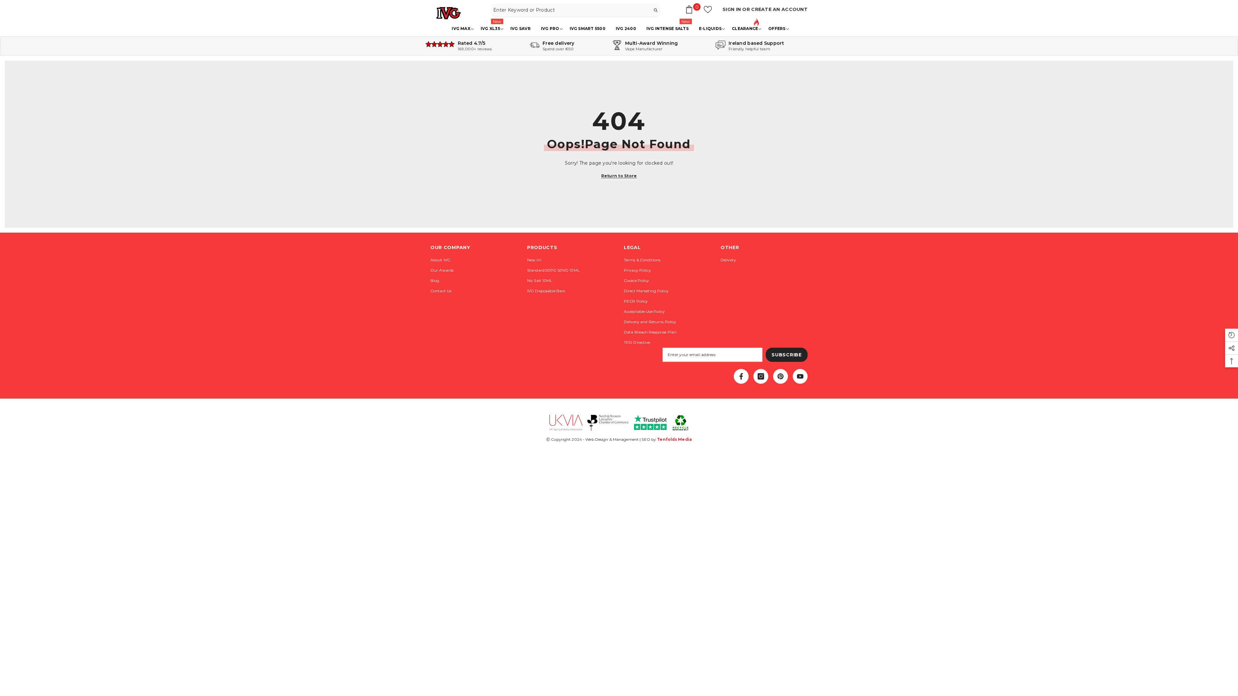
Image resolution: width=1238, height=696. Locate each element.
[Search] (575, 10)
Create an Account (779, 9)
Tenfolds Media (674, 439)
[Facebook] (741, 376)
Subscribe (786, 355)
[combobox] (570, 10)
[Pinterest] (780, 376)
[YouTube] (800, 376)
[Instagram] (760, 376)
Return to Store (619, 175)
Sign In (732, 9)
